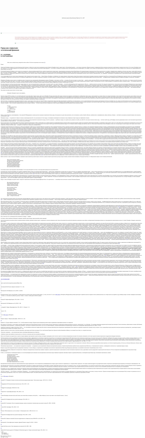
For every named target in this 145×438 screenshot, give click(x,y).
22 (1, 416)
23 (1, 420)
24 (1, 424)
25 (1, 428)
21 (1, 412)
